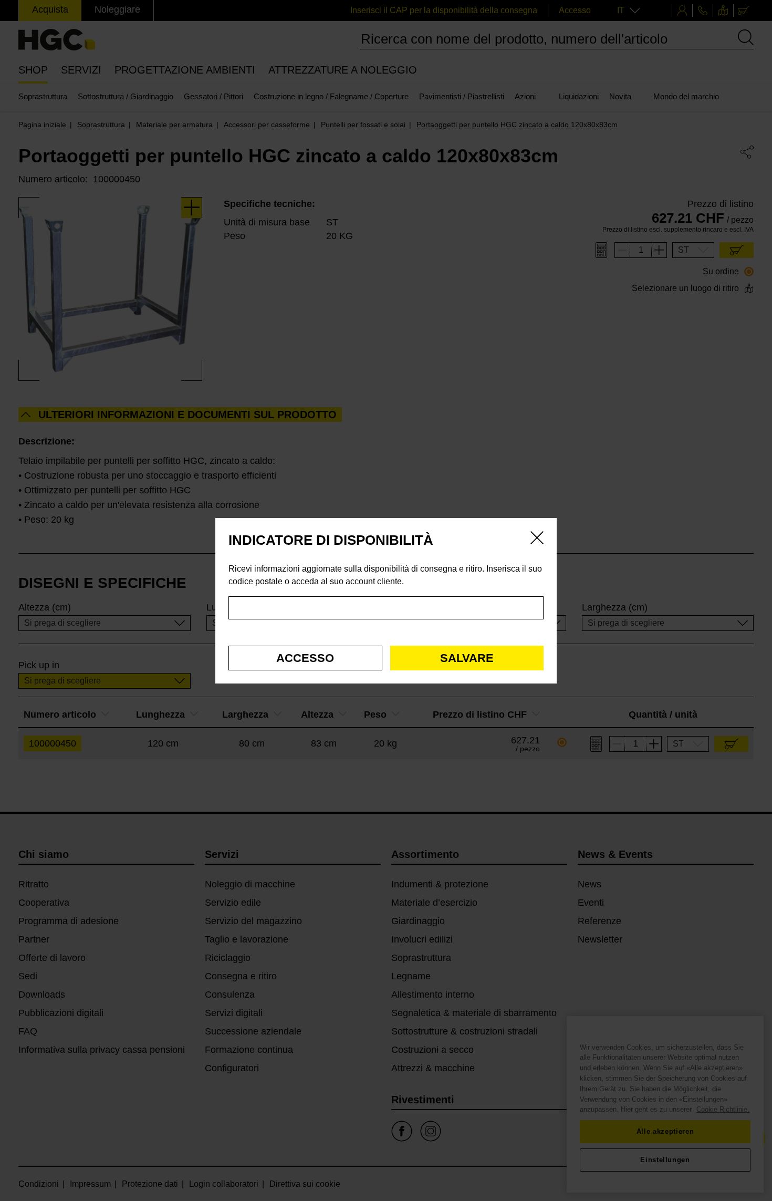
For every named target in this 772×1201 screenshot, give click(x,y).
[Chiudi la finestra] (537, 539)
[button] (305, 658)
